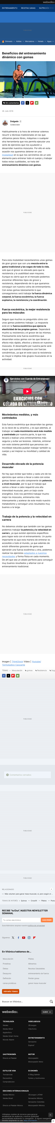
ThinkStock (17, 661)
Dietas (5, 968)
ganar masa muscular (37, 983)
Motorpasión (33, 1058)
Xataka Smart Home (10, 1036)
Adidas (18, 41)
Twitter (27, 103)
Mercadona (29, 41)
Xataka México (8, 1095)
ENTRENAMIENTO (9, 8)
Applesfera (7, 1032)
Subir (45, 1012)
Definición (7, 978)
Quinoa (24, 901)
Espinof (31, 1045)
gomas (29, 670)
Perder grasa (33, 978)
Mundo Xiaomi (8, 1040)
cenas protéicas (9, 983)
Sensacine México (35, 1098)
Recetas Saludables (36, 968)
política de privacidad (36, 925)
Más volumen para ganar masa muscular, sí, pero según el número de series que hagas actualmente (29, 894)
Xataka (5, 1025)
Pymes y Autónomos (36, 1078)
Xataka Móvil (8, 1029)
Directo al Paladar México (13, 1105)
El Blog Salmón (34, 1074)
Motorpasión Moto (35, 1062)
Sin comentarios (12, 103)
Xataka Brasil (8, 1098)
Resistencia (42, 670)
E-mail (36, 103)
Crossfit (34, 901)
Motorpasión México (36, 1105)
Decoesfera (7, 1078)
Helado (40, 41)
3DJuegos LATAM (35, 1095)
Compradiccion (9, 1082)
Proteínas (7, 964)
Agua (49, 41)
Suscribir (47, 920)
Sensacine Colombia (36, 1102)
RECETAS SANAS (28, 8)
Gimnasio (8, 41)
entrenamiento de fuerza (38, 973)
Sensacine (32, 1042)
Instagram (29, 937)
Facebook (23, 103)
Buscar (51, 1001)
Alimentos (32, 964)
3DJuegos (32, 1025)
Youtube (24, 937)
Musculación (17, 670)
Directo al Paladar (10, 1058)
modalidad (7, 155)
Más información (30, 1120)
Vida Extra (32, 1029)
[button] (15, 121)
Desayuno (7, 973)
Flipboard (32, 103)
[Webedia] (49, 2)
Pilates (44, 901)
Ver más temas (10, 991)
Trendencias (8, 1074)
